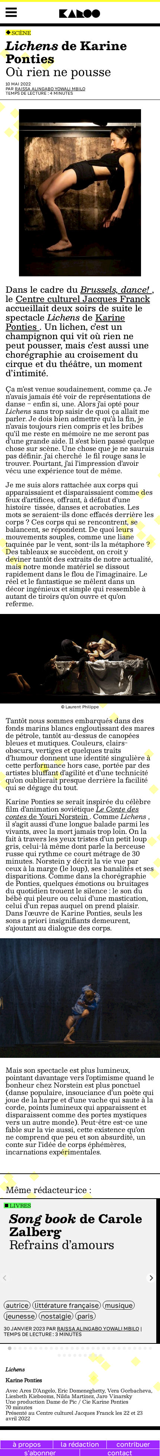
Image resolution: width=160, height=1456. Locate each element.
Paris (85, 1316)
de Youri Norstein (72, 812)
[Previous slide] (5, 1278)
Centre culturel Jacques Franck (83, 299)
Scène (21, 33)
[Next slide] (151, 1278)
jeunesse (20, 1316)
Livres (20, 1205)
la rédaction (80, 1444)
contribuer (133, 1444)
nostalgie (56, 1316)
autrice (17, 1305)
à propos (27, 1444)
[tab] (10, 1348)
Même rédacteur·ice (46, 1190)
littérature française (67, 1305)
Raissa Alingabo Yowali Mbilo (50, 88)
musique (118, 1305)
